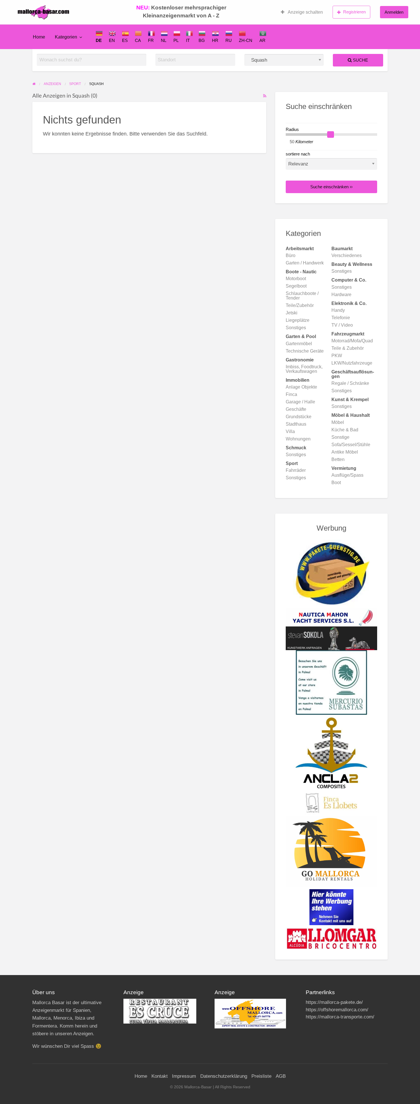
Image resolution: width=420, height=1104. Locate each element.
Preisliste (261, 1076)
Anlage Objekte (301, 387)
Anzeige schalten (305, 12)
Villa (290, 431)
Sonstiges (341, 271)
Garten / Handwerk (305, 262)
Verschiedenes (346, 255)
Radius (292, 129)
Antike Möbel (344, 452)
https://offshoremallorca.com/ (337, 1009)
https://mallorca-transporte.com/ (340, 1017)
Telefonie (340, 317)
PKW (336, 355)
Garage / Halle (300, 401)
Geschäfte (296, 409)
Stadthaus (296, 424)
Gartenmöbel (299, 343)
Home (39, 37)
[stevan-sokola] (331, 638)
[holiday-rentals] (331, 851)
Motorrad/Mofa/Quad (352, 340)
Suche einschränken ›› (331, 186)
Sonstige (340, 437)
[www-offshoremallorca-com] (250, 1013)
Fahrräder (296, 470)
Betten (338, 459)
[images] (159, 1011)
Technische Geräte (305, 351)
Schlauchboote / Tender (302, 295)
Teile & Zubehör (347, 348)
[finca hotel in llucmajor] (331, 803)
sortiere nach (298, 154)
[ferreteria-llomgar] (331, 938)
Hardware (341, 294)
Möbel (337, 422)
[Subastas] (331, 682)
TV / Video (342, 325)
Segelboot (296, 286)
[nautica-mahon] (331, 617)
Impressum (184, 1076)
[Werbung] (331, 907)
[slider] (330, 134)
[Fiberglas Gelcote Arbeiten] (331, 752)
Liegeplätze (297, 320)
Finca (291, 394)
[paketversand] (331, 574)
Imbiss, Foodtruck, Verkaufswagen (304, 369)
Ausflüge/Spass (347, 475)
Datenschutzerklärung (223, 1076)
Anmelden (394, 12)
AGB (281, 1076)
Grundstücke (298, 416)
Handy (338, 310)
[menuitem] (302, 12)
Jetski (291, 312)
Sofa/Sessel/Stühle (350, 444)
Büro (290, 255)
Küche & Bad (344, 429)
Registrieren (354, 11)
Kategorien (66, 37)
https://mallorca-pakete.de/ (334, 1002)
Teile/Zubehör (300, 305)
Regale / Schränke (350, 383)
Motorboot (296, 278)
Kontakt (159, 1076)
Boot (336, 482)
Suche (360, 60)
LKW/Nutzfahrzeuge (351, 363)
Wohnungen (298, 438)
